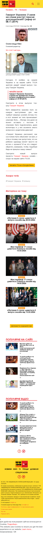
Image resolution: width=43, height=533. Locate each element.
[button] (32, 4)
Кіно (15, 469)
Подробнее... (12, 524)
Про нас (3, 511)
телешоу (26, 181)
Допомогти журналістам (21, 326)
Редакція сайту (5, 514)
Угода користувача (6, 509)
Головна (9, 10)
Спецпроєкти (21, 472)
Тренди (25, 469)
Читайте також (22, 95)
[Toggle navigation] (38, 4)
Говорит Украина (17, 106)
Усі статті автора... (13, 50)
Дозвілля (34, 469)
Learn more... (27, 529)
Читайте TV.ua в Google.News (21, 165)
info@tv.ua (13, 502)
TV (16, 10)
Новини (8, 469)
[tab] (19, 451)
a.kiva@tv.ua (25, 504)
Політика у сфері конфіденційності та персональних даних (17, 507)
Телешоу (23, 10)
